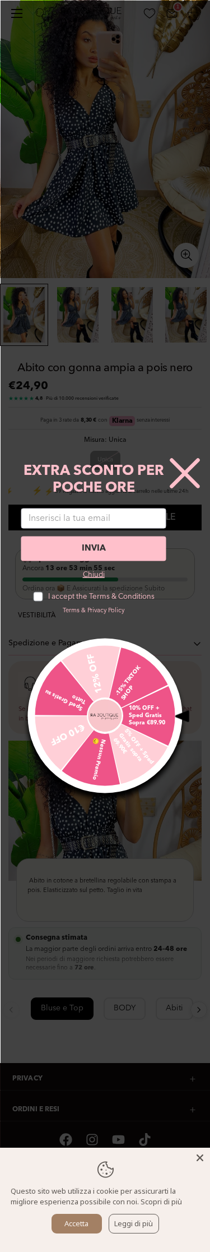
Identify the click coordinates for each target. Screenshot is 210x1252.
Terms (71, 610)
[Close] (200, 1157)
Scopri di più (161, 1201)
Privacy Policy (105, 610)
